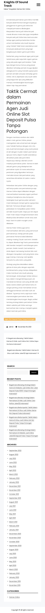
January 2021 (14, 530)
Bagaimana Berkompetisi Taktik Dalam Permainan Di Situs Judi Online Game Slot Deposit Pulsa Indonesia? (23, 410)
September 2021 (15, 498)
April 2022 (12, 470)
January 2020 (14, 577)
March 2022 (13, 474)
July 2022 (12, 458)
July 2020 (12, 554)
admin (11, 327)
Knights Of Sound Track (16, 4)
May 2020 (12, 561)
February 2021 (14, 526)
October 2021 (14, 494)
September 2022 (15, 450)
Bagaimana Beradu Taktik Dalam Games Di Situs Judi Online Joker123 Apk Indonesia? (23, 351)
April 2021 (12, 518)
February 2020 (14, 573)
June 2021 (12, 510)
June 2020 (13, 557)
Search (11, 366)
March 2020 (13, 569)
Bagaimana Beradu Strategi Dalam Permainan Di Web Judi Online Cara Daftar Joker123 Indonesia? (22, 401)
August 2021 (13, 502)
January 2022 (14, 482)
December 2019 (15, 581)
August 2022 (13, 454)
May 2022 (12, 466)
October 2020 (14, 542)
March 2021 (13, 522)
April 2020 (12, 565)
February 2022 (14, 478)
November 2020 (15, 538)
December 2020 (15, 534)
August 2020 (13, 550)
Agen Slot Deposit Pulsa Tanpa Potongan (20, 319)
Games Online (14, 597)
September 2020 (15, 546)
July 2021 (12, 506)
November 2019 (14, 585)
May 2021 (12, 514)
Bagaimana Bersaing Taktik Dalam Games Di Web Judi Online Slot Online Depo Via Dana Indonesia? (22, 341)
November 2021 (14, 490)
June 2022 (13, 462)
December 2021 (15, 486)
